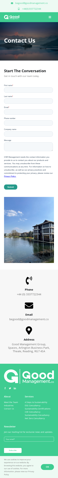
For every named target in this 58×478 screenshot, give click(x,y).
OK (47, 466)
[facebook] (5, 388)
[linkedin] (15, 388)
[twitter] (10, 388)
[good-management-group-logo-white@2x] (11, 15)
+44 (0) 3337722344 (29, 294)
